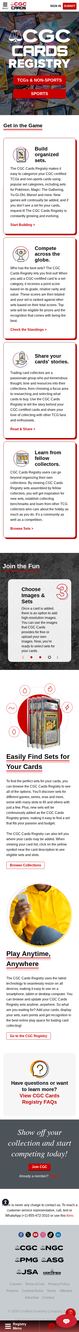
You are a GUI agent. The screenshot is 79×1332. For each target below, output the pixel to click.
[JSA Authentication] (27, 1272)
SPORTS (39, 93)
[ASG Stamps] (53, 1260)
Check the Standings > (28, 329)
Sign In (55, 6)
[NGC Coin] (52, 1248)
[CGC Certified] (18, 6)
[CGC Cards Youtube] (35, 1235)
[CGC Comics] (26, 1248)
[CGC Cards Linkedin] (58, 1235)
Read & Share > (22, 429)
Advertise (32, 1297)
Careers (15, 1284)
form (70, 1215)
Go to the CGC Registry (28, 1036)
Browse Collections (25, 865)
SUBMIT (69, 6)
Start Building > (22, 225)
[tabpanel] (39, 618)
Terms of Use (35, 1284)
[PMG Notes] (27, 1260)
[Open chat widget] (66, 1321)
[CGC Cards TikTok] (50, 1235)
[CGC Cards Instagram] (43, 1235)
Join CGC (39, 1167)
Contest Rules (32, 1291)
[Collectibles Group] (52, 1272)
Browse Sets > (21, 528)
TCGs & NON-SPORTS (39, 80)
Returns (12, 1291)
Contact (48, 1297)
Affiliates (65, 1291)
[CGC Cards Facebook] (21, 1235)
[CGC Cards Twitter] (28, 1235)
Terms (51, 1291)
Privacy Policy (59, 1284)
